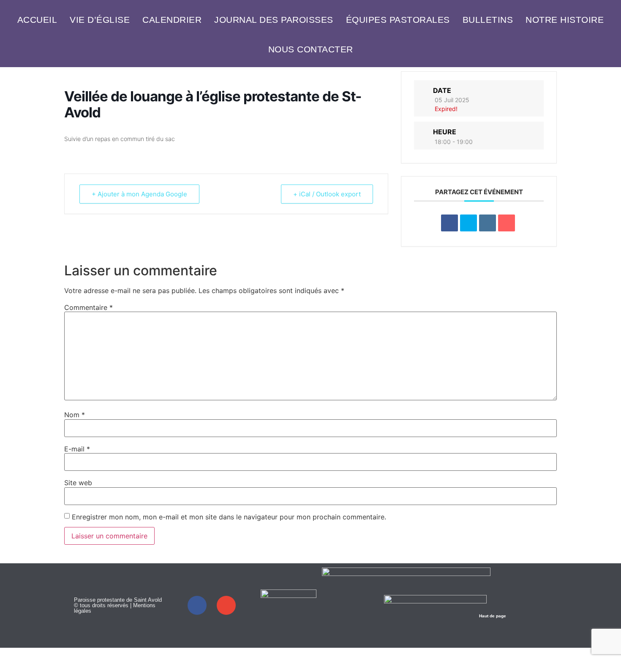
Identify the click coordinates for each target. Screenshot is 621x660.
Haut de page (492, 616)
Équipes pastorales (398, 19)
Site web (78, 482)
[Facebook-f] (197, 605)
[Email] (506, 223)
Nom (74, 414)
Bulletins (488, 19)
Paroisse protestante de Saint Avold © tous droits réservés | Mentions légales (118, 605)
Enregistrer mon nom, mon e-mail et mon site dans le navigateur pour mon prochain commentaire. (229, 516)
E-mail (77, 448)
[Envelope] (226, 605)
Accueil (37, 19)
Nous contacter (310, 49)
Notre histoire (565, 19)
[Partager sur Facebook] (449, 223)
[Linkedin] (487, 223)
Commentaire (88, 307)
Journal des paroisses (273, 19)
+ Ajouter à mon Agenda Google (139, 194)
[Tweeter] (468, 223)
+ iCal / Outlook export (327, 194)
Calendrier (172, 19)
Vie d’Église (100, 19)
